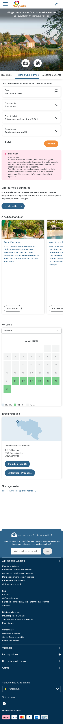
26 (23, 381)
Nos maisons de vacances (16, 661)
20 (31, 373)
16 (56, 365)
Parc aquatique (10, 654)
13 (31, 365)
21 (40, 373)
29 (47, 381)
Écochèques (8, 623)
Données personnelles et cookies (18, 577)
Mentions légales (10, 566)
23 (56, 373)
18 (15, 373)
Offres (5, 668)
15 (47, 365)
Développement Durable (14, 616)
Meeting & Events (52, 75)
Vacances (7, 648)
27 (31, 381)
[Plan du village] (37, 63)
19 (23, 373)
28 (39, 381)
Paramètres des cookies (13, 580)
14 (40, 365)
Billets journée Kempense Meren (17, 491)
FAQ (4, 591)
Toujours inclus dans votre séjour (17, 619)
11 (15, 365)
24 (7, 381)
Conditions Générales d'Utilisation (18, 573)
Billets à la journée (11, 612)
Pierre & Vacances (10, 641)
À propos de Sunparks (13, 561)
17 (7, 373)
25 (15, 381)
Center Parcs (8, 630)
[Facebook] (4, 704)
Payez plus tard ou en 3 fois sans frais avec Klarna (25, 602)
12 (23, 365)
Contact (6, 594)
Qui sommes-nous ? (11, 584)
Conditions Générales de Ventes (17, 569)
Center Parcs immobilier (13, 637)
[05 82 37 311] (56, 4)
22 (47, 373)
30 (56, 381)
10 (7, 365)
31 (7, 389)
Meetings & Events (11, 633)
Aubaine (6, 605)
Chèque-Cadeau (10, 598)
